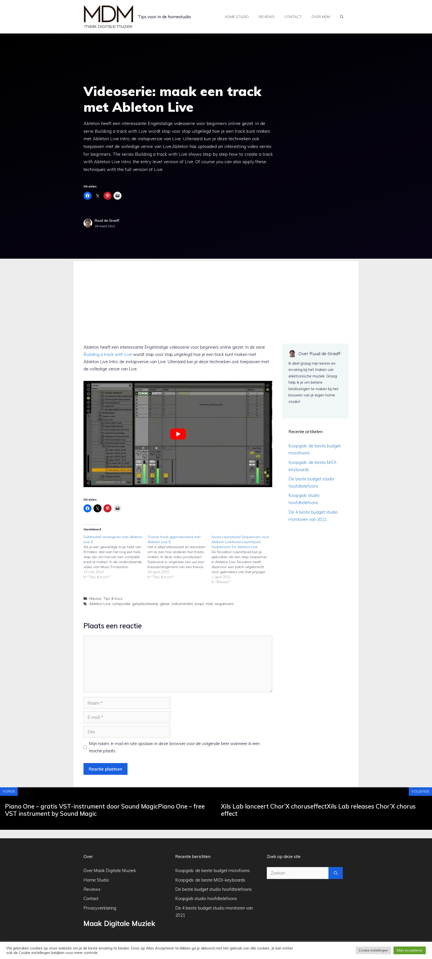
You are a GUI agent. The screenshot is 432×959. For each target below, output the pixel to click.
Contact (293, 16)
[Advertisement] (216, 296)
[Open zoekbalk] (341, 16)
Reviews (266, 16)
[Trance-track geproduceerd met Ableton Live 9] (180, 556)
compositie (121, 603)
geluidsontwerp (145, 603)
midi (209, 603)
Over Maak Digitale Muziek (110, 870)
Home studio (237, 16)
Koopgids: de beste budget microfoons (212, 870)
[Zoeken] (335, 873)
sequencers (224, 603)
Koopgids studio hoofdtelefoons (206, 898)
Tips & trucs (112, 598)
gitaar (165, 603)
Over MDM (321, 16)
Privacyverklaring (100, 908)
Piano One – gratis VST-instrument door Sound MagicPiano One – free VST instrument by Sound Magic (105, 810)
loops (199, 603)
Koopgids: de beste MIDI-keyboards (210, 880)
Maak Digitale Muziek (119, 923)
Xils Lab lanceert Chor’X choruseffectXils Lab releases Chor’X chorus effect (318, 810)
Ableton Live (99, 603)
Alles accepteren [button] (409, 950)
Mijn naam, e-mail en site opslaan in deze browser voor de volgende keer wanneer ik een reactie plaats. (174, 747)
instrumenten (182, 603)
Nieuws (95, 598)
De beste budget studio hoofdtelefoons (213, 889)
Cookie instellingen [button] (373, 950)
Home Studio (96, 880)
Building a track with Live (108, 354)
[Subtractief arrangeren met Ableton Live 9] (116, 556)
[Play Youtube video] (178, 434)
